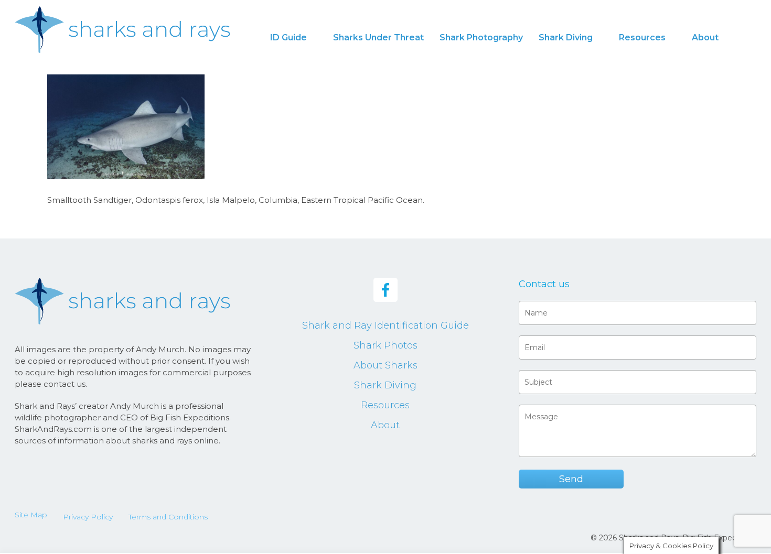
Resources (385, 405)
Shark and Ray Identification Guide (385, 325)
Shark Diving (385, 385)
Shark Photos (385, 345)
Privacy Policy (88, 517)
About (385, 425)
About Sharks (385, 365)
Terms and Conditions (168, 517)
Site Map (31, 514)
